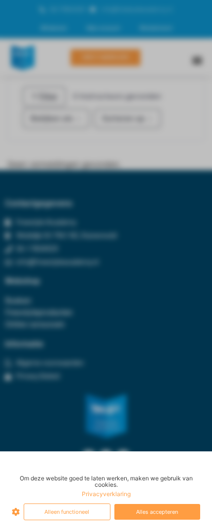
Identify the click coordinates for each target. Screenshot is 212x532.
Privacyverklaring (106, 494)
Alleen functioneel (66, 511)
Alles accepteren (157, 511)
